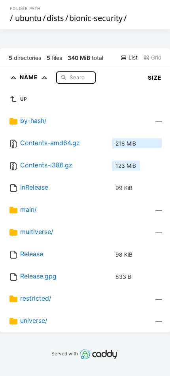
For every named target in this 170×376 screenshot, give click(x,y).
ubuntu (28, 18)
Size (155, 77)
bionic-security (96, 18)
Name (30, 77)
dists (55, 18)
